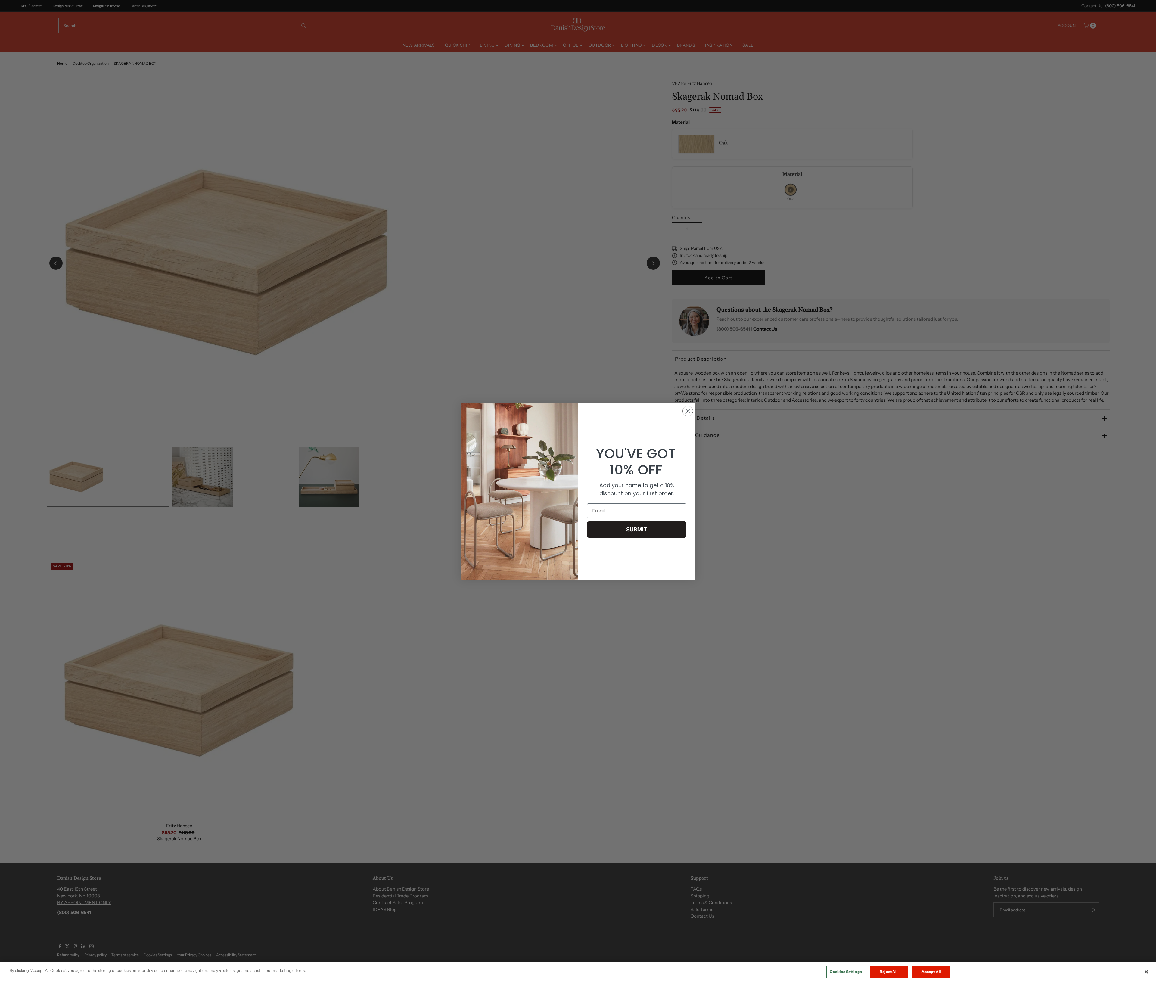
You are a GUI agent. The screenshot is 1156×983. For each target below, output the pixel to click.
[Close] (1146, 971)
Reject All (889, 971)
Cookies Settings (846, 971)
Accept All (931, 971)
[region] (578, 972)
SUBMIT (636, 529)
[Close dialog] (687, 411)
